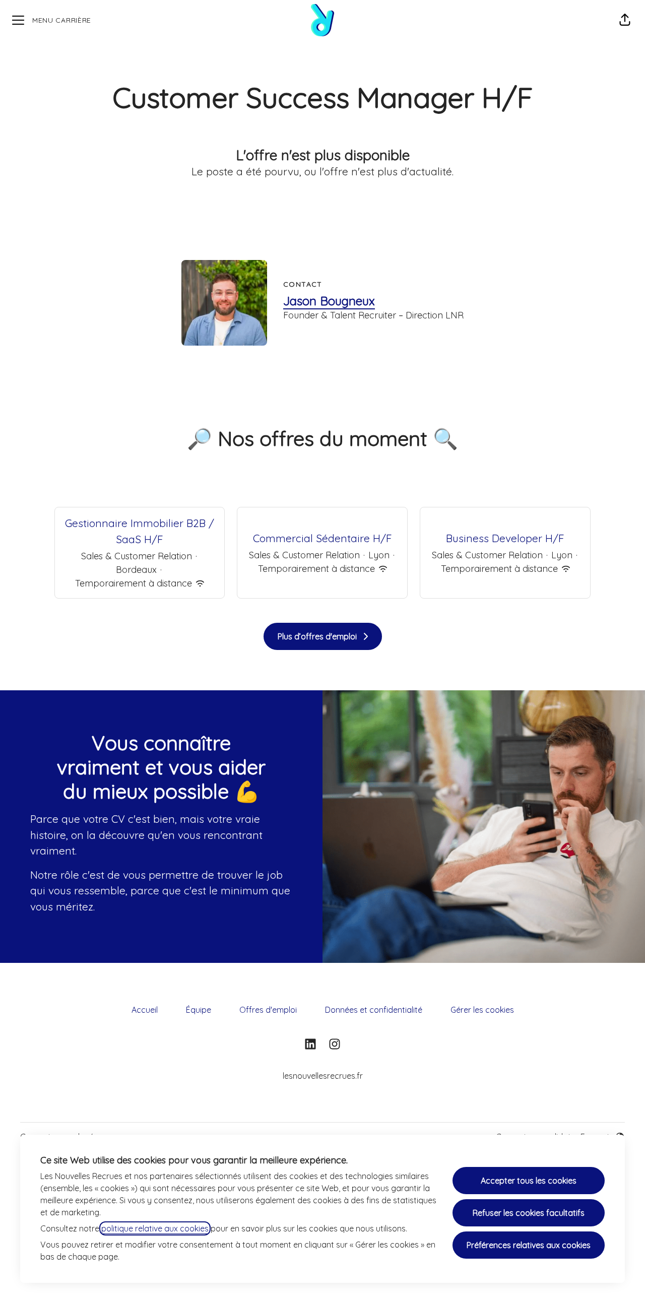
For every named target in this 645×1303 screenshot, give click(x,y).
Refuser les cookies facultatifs (529, 1213)
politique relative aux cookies (155, 1228)
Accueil (145, 1010)
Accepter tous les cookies (528, 1181)
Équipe (198, 1010)
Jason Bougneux (329, 300)
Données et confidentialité (373, 1010)
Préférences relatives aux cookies (529, 1245)
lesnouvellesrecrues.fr (323, 1076)
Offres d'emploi (268, 1010)
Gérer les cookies (482, 1010)
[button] (625, 20)
